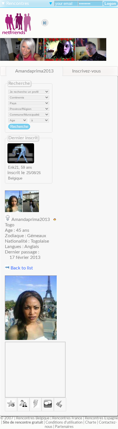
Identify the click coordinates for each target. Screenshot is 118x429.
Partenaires (64, 426)
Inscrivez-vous (86, 71)
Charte (90, 422)
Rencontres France (67, 418)
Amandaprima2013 (34, 71)
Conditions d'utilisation (64, 422)
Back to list (21, 268)
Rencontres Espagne (101, 418)
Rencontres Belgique (33, 418)
